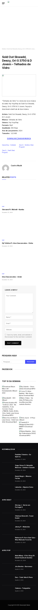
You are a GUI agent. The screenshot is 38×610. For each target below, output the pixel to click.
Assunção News (25, 605)
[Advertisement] (19, 27)
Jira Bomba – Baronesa (23, 566)
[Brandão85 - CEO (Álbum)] (10, 399)
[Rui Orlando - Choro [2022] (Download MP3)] (27, 388)
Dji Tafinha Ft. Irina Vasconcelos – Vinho (17, 243)
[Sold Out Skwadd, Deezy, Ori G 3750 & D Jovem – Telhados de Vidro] (19, 85)
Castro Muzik (16, 166)
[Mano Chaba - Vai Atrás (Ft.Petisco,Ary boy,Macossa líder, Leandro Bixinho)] (27, 401)
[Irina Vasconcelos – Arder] (19, 260)
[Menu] (3, 3)
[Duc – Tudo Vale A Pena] (7, 580)
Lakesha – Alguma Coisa (24, 487)
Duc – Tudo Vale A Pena (23, 577)
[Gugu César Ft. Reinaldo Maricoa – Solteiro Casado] (7, 468)
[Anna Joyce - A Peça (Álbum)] (27, 419)
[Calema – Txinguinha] (7, 591)
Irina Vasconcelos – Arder (12, 277)
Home (4, 49)
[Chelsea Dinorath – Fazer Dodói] (7, 518)
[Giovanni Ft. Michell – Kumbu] (19, 193)
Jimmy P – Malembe (22, 527)
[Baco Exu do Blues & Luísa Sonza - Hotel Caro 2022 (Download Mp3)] (10, 420)
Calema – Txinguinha (22, 588)
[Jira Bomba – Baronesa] (7, 569)
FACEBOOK (7, 369)
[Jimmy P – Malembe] (7, 529)
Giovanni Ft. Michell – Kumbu (13, 209)
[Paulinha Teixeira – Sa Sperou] (7, 457)
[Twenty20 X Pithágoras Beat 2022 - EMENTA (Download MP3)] (27, 425)
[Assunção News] (22, 3)
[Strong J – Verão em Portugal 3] (7, 507)
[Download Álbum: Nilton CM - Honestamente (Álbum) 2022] (10, 390)
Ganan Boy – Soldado (9, 145)
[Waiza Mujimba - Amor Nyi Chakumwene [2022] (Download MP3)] (27, 433)
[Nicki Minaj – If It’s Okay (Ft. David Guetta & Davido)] (7, 558)
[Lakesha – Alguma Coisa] (7, 489)
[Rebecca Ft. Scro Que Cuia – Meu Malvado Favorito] (7, 540)
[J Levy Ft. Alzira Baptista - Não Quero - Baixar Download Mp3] (27, 393)
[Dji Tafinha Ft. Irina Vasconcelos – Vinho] (19, 227)
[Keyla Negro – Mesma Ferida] (7, 479)
